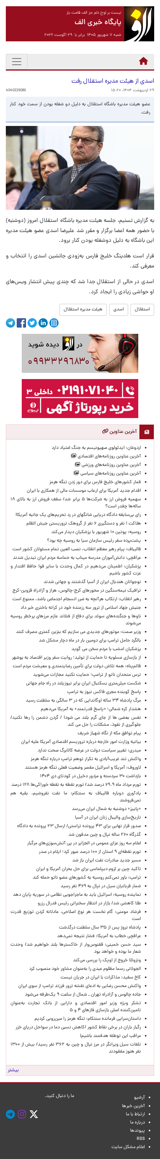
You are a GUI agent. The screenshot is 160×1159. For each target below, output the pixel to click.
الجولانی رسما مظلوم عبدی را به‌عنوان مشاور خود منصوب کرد (85, 969)
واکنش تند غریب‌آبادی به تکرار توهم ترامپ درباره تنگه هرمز (86, 759)
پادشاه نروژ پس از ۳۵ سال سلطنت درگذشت (100, 927)
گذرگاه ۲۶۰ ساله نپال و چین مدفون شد (104, 834)
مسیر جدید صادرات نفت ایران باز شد (106, 860)
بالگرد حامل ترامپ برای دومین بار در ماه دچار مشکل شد (90, 640)
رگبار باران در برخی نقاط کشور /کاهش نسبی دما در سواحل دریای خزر (78, 1027)
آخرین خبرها (133, 1106)
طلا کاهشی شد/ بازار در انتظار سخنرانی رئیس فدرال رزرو (89, 903)
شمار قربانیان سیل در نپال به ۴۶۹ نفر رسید (101, 886)
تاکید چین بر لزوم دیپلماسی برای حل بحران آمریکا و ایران (88, 869)
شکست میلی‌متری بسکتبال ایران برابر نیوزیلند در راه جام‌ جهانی (83, 683)
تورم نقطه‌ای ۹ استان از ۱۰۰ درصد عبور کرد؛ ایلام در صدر (90, 852)
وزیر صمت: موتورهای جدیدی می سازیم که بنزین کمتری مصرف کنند (78, 632)
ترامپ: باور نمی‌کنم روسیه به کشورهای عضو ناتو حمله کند (87, 877)
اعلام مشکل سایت (128, 1147)
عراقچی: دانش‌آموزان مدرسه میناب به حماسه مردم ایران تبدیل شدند (77, 558)
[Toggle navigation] (17, 61)
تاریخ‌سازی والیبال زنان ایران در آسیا (108, 817)
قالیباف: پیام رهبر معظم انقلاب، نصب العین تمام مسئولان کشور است (76, 549)
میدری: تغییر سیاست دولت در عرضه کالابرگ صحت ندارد (89, 750)
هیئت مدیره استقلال (83, 309)
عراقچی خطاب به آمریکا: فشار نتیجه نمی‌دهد (99, 936)
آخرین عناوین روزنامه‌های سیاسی (110, 473)
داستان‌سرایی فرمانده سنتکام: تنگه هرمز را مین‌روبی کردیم (88, 1019)
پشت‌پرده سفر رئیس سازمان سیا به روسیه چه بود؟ (94, 540)
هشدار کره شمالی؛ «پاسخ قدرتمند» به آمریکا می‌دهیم (91, 709)
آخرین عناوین (122, 432)
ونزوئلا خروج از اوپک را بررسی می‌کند (107, 960)
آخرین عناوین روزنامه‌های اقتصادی (109, 456)
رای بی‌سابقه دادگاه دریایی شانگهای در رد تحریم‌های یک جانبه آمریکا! (78, 515)
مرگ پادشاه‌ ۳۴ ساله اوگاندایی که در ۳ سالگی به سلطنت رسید (83, 700)
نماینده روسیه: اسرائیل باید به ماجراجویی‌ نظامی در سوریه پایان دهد (77, 894)
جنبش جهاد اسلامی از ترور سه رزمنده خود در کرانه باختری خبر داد (81, 607)
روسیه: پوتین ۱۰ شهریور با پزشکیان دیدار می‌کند (96, 532)
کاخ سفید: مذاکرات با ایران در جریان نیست (101, 977)
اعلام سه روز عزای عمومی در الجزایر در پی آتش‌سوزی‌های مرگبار (84, 843)
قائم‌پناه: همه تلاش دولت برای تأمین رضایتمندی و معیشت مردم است (77, 666)
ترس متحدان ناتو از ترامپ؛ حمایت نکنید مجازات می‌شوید (87, 675)
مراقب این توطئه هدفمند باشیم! (110, 1036)
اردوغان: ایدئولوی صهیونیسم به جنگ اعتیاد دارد (96, 448)
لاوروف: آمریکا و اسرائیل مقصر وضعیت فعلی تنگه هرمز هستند (83, 767)
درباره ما (137, 1122)
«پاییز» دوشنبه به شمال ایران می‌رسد (106, 809)
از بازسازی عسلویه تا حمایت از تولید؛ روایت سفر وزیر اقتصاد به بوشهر (76, 657)
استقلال (142, 309)
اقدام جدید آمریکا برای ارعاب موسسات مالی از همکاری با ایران (84, 490)
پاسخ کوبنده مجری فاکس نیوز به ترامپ (104, 692)
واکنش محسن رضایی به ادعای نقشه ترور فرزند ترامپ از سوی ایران (79, 986)
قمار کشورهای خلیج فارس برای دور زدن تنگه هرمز (95, 482)
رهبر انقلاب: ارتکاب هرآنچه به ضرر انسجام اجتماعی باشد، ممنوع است (76, 599)
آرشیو (139, 1097)
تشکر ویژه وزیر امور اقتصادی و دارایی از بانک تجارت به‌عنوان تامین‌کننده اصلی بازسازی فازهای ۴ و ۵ (75, 1007)
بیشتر (13, 1070)
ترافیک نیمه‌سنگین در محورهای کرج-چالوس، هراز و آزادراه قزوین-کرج (76, 590)
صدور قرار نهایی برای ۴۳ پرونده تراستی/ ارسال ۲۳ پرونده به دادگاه (79, 826)
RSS (141, 1139)
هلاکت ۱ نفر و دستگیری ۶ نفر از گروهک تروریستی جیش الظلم (83, 523)
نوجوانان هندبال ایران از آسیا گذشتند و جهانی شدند (92, 582)
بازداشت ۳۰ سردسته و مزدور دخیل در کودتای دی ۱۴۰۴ (90, 776)
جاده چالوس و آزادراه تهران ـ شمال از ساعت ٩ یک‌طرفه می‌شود (83, 994)
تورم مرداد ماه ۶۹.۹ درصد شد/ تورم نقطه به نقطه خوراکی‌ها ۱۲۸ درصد (76, 785)
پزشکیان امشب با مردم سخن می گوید (106, 649)
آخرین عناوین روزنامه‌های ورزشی (110, 465)
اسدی (118, 309)
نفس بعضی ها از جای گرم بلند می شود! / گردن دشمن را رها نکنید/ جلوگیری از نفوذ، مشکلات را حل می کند (75, 721)
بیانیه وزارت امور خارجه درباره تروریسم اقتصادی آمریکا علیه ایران (81, 742)
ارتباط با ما (135, 1114)
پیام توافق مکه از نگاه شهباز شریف (109, 733)
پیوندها (137, 1130)
